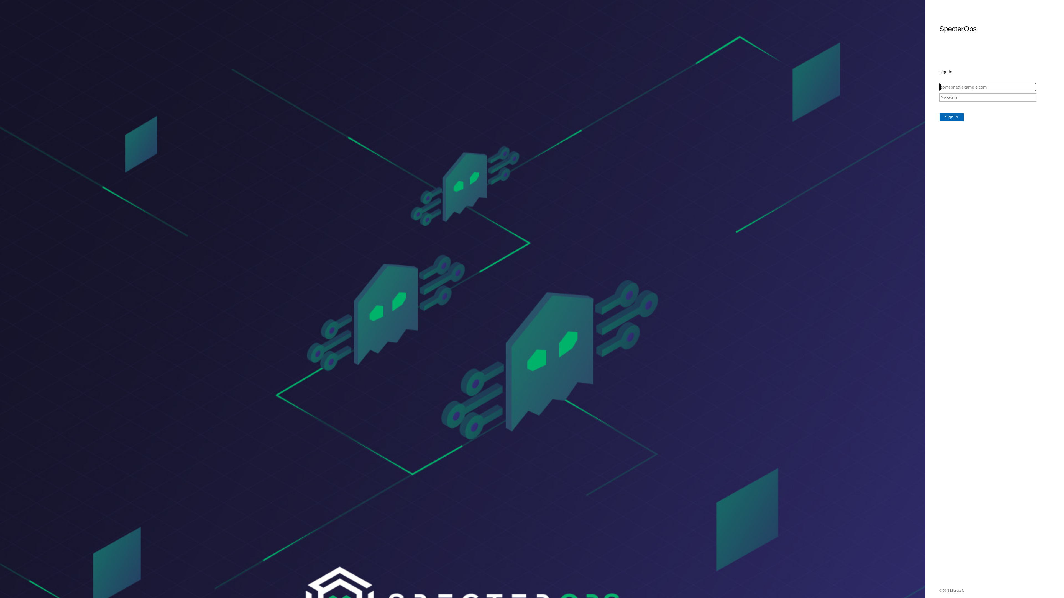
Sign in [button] (951, 117)
